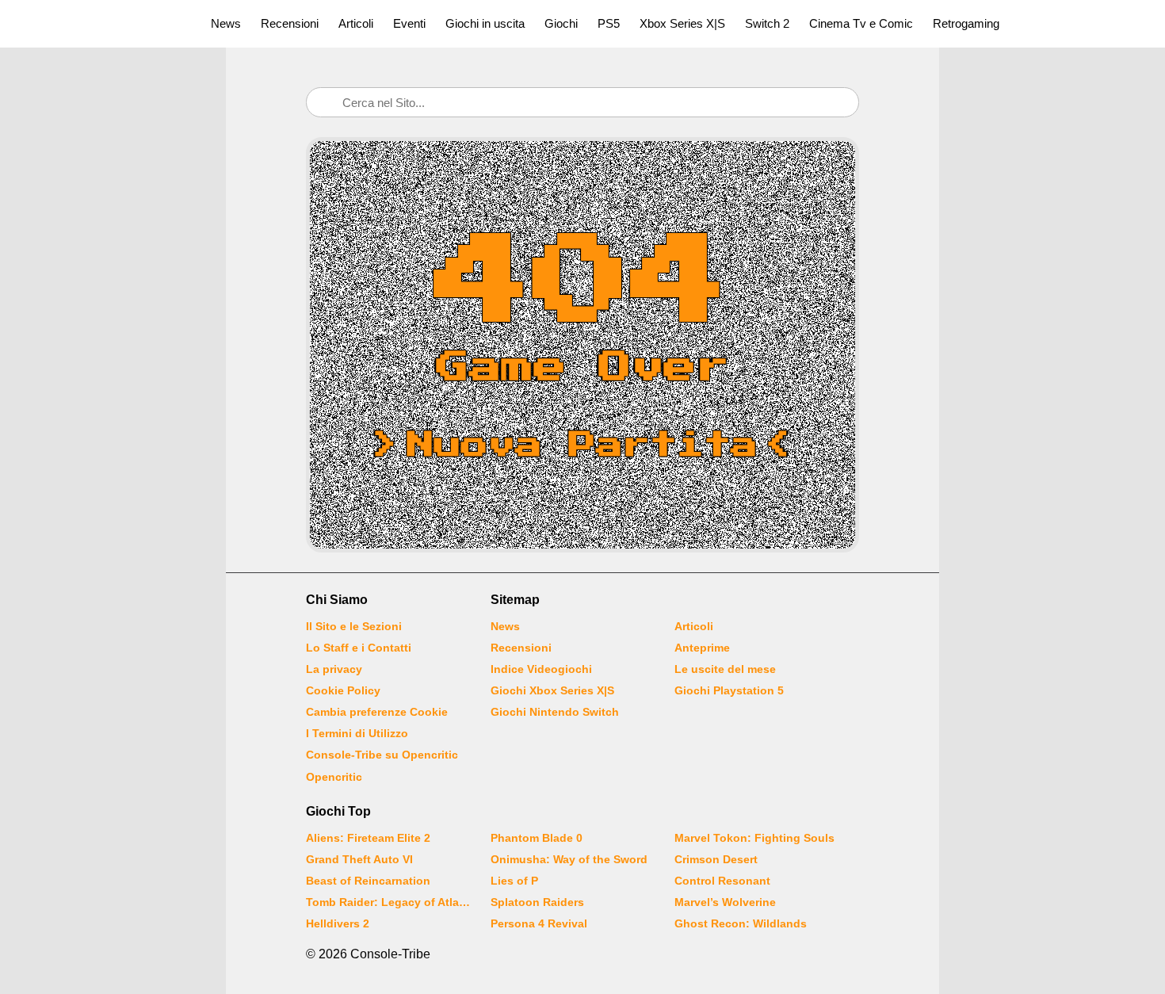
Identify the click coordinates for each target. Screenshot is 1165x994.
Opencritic (334, 776)
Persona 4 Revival (539, 923)
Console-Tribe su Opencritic (382, 754)
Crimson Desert (716, 859)
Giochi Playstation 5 (729, 690)
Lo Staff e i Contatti (358, 647)
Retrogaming (966, 23)
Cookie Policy (343, 690)
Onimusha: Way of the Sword (569, 859)
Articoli (355, 23)
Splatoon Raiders (537, 902)
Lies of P (514, 880)
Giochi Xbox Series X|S (552, 690)
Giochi (561, 23)
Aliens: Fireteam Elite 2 (368, 838)
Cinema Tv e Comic (861, 23)
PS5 (609, 23)
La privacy (334, 669)
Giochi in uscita (485, 23)
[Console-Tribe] (96, 24)
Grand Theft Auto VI (359, 859)
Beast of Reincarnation (368, 880)
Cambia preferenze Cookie (377, 711)
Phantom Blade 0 (536, 838)
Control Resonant (722, 880)
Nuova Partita (582, 445)
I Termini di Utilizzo (357, 733)
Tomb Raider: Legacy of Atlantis (388, 902)
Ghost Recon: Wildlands (740, 923)
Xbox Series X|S (682, 23)
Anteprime (702, 647)
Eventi (409, 23)
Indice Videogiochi (541, 669)
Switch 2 (767, 23)
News (226, 23)
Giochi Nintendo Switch (555, 711)
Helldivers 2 (337, 923)
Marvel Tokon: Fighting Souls (754, 838)
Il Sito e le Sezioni (354, 626)
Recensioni (290, 23)
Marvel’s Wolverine (725, 902)
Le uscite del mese (725, 669)
